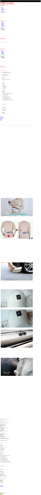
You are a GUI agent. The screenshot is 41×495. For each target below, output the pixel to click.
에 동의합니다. (4, 422)
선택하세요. (3, 82)
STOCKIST (3, 12)
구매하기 (1, 471)
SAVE (1, 426)
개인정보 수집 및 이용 (2, 422)
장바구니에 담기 (2, 472)
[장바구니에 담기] (4, 110)
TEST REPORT (3, 11)
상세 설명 (1, 117)
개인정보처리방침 (2, 486)
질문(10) (1, 119)
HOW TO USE (3, 9)
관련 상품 (1, 120)
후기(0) (1, 118)
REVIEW (2, 24)
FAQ (2, 10)
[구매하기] (3, 109)
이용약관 (1, 485)
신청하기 (1, 480)
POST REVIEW (2, 428)
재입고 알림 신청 (4, 86)
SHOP (2, 8)
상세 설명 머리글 (2, 116)
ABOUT (3, 7)
